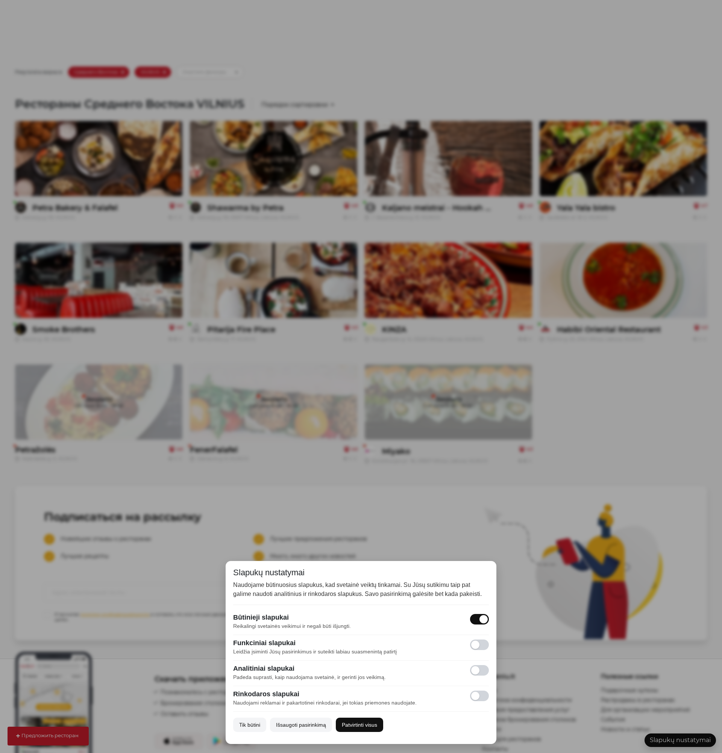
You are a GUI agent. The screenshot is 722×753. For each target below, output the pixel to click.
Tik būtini (249, 725)
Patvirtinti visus (359, 725)
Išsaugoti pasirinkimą (301, 725)
